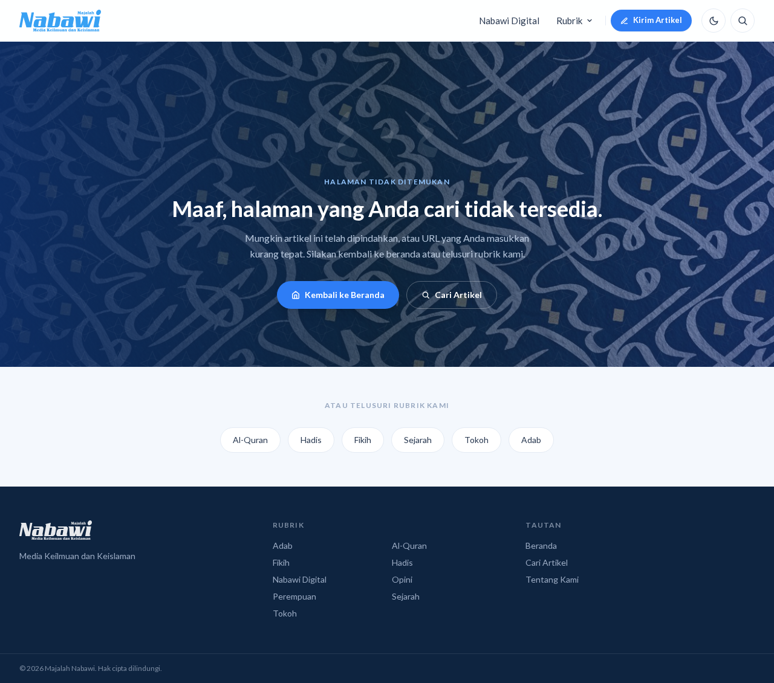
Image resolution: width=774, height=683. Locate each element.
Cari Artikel (458, 295)
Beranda (541, 545)
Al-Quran (250, 440)
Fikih (362, 440)
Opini (402, 579)
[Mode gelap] (713, 20)
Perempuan (294, 596)
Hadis (311, 440)
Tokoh (476, 440)
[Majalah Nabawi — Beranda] (60, 20)
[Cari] (742, 20)
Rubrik (569, 20)
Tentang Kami (552, 579)
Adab (531, 440)
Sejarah (418, 440)
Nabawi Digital (509, 20)
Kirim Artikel (657, 20)
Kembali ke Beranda (345, 295)
